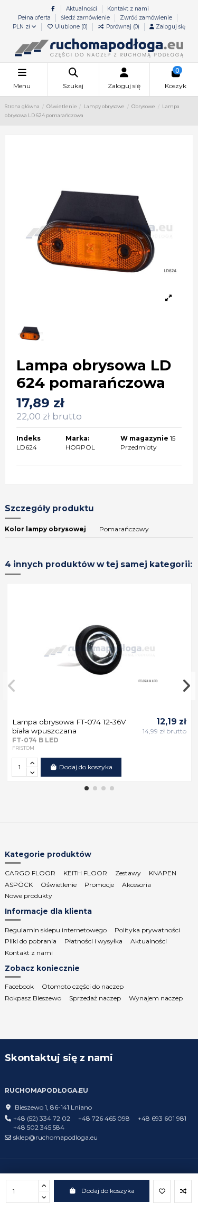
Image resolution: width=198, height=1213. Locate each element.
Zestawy (128, 873)
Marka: (77, 438)
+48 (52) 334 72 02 (41, 1118)
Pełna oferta (35, 17)
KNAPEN (162, 873)
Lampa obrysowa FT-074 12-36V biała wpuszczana (69, 726)
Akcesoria (136, 885)
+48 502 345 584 (38, 1127)
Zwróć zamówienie (146, 17)
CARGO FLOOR (30, 873)
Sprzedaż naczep (95, 998)
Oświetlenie (59, 885)
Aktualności (82, 8)
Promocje (99, 885)
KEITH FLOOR (85, 873)
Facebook (19, 986)
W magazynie (144, 438)
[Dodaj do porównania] (183, 1191)
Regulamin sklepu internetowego (56, 930)
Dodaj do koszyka (108, 1191)
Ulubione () (71, 26)
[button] (86, 788)
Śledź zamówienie (86, 17)
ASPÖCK (19, 885)
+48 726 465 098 (104, 1118)
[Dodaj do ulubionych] (162, 1191)
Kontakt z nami (128, 8)
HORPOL (80, 447)
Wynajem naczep (156, 998)
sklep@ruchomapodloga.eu (55, 1137)
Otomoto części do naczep (83, 986)
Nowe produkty (28, 896)
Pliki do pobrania (30, 941)
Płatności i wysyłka (93, 941)
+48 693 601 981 (162, 1118)
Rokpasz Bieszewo (33, 998)
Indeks (28, 438)
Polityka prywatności (147, 930)
